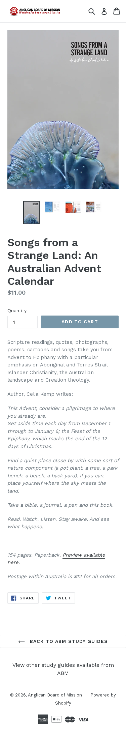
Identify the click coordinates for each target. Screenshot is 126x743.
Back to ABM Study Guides (68, 641)
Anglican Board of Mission (55, 694)
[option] (31, 212)
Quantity (17, 310)
